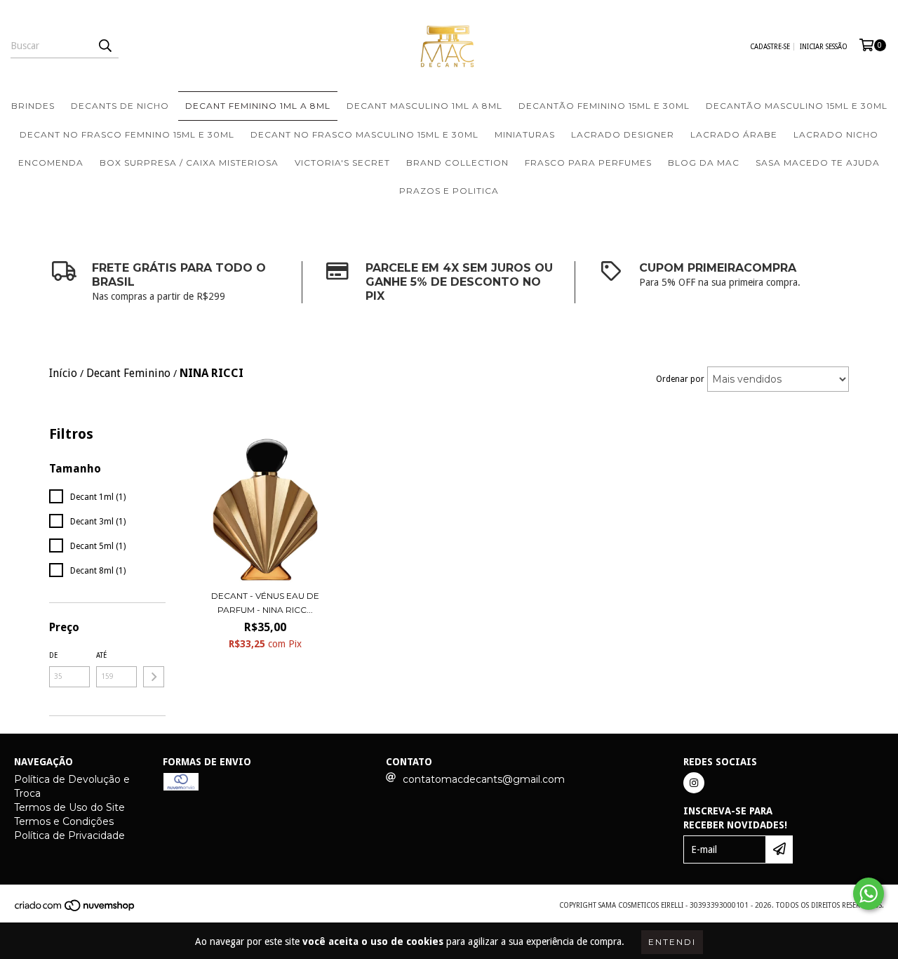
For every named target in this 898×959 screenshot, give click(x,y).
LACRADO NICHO (835, 134)
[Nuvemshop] (75, 909)
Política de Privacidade (69, 835)
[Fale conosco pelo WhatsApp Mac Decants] (868, 894)
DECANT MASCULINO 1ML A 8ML (424, 105)
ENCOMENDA (50, 162)
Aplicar (153, 676)
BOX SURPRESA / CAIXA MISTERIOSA (189, 162)
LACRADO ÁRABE (733, 134)
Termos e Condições (64, 821)
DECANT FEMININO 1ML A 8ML (257, 105)
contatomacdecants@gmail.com (484, 779)
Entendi (672, 942)
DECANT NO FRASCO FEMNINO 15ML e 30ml (127, 134)
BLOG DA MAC (703, 162)
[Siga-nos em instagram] (693, 782)
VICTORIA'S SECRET (342, 162)
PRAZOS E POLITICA (449, 190)
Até (101, 655)
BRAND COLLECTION (457, 162)
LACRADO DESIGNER (622, 134)
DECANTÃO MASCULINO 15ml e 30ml (796, 105)
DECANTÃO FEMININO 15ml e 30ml (604, 105)
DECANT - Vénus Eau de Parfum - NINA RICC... (265, 602)
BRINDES (33, 105)
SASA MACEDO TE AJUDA (818, 162)
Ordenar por (680, 379)
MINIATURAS (525, 134)
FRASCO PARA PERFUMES (588, 162)
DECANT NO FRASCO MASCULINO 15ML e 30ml (364, 134)
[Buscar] (105, 45)
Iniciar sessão (823, 47)
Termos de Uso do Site (69, 807)
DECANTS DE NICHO (120, 105)
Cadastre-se (770, 47)
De (53, 655)
